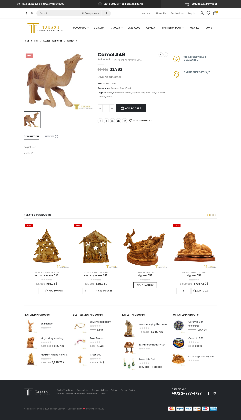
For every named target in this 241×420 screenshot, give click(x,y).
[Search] (106, 13)
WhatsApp (124, 120)
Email (118, 120)
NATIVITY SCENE (46, 272)
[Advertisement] (96, 180)
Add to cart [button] (61, 290)
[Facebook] (26, 13)
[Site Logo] (46, 28)
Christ (96, 272)
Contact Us (177, 13)
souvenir (160, 92)
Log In (191, 13)
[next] (165, 54)
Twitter (106, 120)
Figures (136, 92)
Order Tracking (65, 390)
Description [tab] (31, 136)
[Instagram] (31, 13)
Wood (109, 96)
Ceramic (99, 27)
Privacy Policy (128, 390)
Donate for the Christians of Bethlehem (77, 393)
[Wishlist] (208, 13)
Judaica (150, 27)
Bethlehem (118, 92)
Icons (208, 27)
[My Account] (202, 13)
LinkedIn (112, 120)
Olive (153, 92)
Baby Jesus (134, 27)
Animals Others (145, 272)
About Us (161, 13)
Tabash (101, 96)
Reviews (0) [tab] (51, 136)
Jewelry (115, 27)
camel (128, 92)
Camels (114, 88)
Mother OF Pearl (171, 27)
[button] (208, 215)
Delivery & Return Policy (104, 390)
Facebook (100, 120)
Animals (108, 92)
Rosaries (194, 27)
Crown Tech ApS (96, 409)
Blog (103, 393)
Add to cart (133, 108)
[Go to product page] (101, 246)
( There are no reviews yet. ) (127, 59)
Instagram (214, 393)
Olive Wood (79, 27)
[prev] (161, 54)
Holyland (145, 92)
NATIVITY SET (194, 272)
